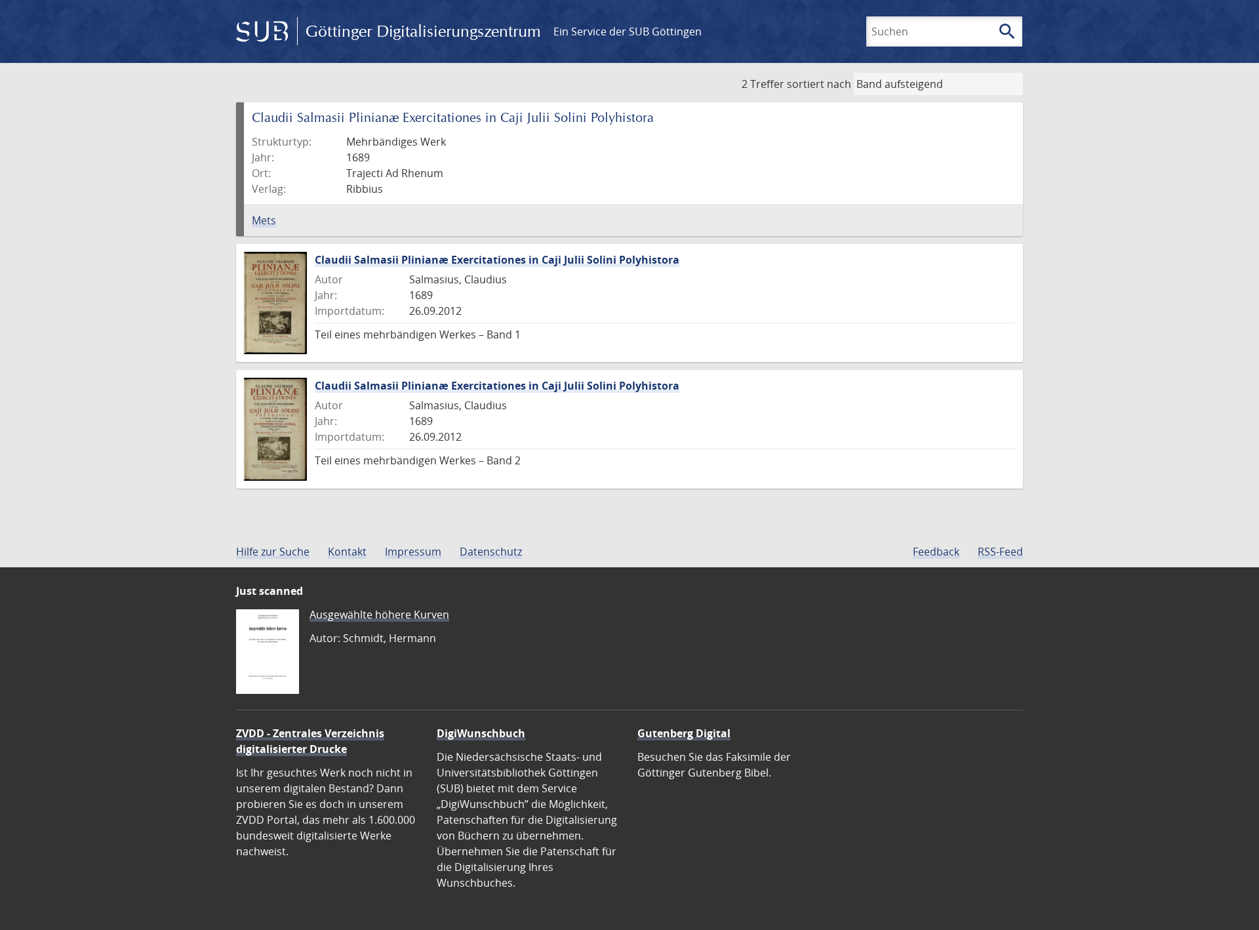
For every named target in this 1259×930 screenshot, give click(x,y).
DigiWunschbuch (481, 733)
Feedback (936, 551)
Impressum (413, 551)
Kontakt (347, 551)
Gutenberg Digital (683, 733)
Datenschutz (491, 551)
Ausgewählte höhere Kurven (379, 614)
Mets (264, 220)
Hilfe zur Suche (273, 551)
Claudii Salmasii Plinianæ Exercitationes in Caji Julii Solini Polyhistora (497, 260)
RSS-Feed (1000, 551)
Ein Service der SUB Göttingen (627, 31)
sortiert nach (819, 84)
